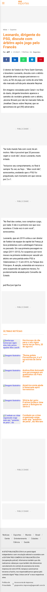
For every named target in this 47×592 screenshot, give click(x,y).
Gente (7, 538)
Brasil (38, 535)
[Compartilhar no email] (40, 59)
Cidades (34, 538)
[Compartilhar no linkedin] (15, 59)
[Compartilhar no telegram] (32, 59)
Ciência (16, 542)
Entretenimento (20, 538)
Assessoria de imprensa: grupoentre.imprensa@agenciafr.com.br (29, 584)
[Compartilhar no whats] (23, 59)
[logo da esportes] (23, 3)
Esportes (13, 30)
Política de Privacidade (6, 584)
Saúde (27, 542)
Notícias (6, 535)
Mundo (28, 535)
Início (5, 30)
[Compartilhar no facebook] (6, 59)
